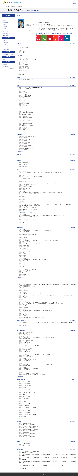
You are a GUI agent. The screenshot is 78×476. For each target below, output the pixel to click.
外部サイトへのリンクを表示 (26, 180)
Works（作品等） (7, 46)
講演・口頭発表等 (7, 49)
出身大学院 (6, 22)
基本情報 (6, 17)
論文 (5, 40)
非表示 (73, 43)
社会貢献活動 (7, 66)
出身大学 (6, 20)
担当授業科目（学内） (8, 54)
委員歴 (5, 64)
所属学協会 (6, 31)
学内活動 (6, 59)
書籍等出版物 (7, 42)
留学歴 (5, 26)
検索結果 (13, 6)
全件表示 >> (20, 151)
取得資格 (6, 35)
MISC (5, 44)
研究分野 (6, 33)
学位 (5, 24)
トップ (7, 6)
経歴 (5, 28)
